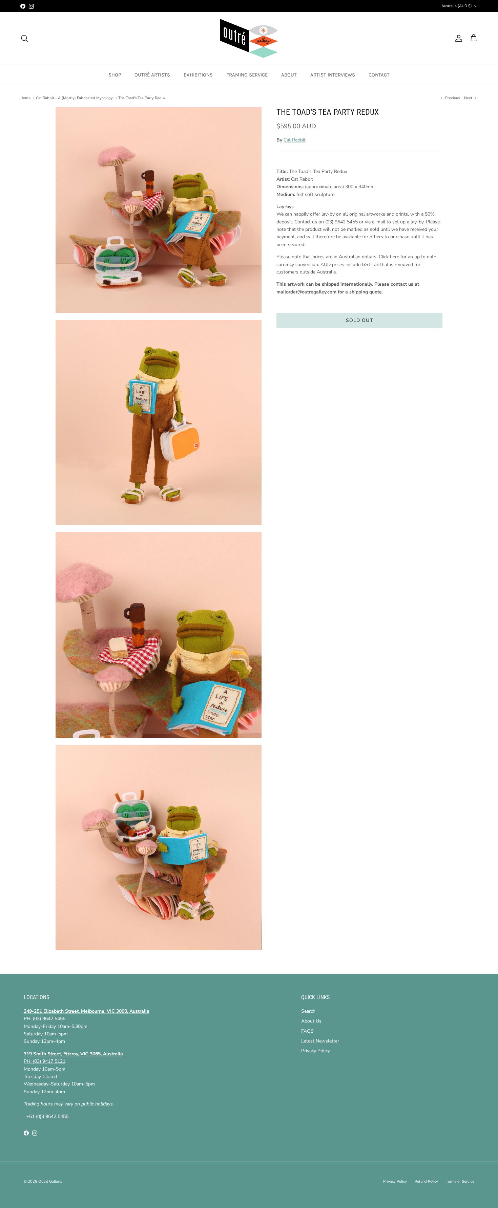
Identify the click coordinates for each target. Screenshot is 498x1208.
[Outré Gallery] (249, 38)
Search (308, 1011)
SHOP (114, 75)
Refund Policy (426, 1181)
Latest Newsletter (320, 1041)
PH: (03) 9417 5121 (44, 1061)
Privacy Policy (315, 1051)
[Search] (24, 38)
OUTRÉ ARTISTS (152, 75)
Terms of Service (460, 1181)
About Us (311, 1021)
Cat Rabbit (295, 140)
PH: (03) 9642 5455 (44, 1018)
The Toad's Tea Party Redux (142, 98)
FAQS (307, 1031)
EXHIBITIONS (198, 75)
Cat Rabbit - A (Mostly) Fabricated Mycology (74, 98)
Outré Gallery (49, 1181)
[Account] (457, 38)
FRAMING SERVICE (247, 75)
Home (25, 98)
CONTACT (379, 75)
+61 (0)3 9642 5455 (46, 1116)
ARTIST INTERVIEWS (332, 75)
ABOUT (289, 75)
